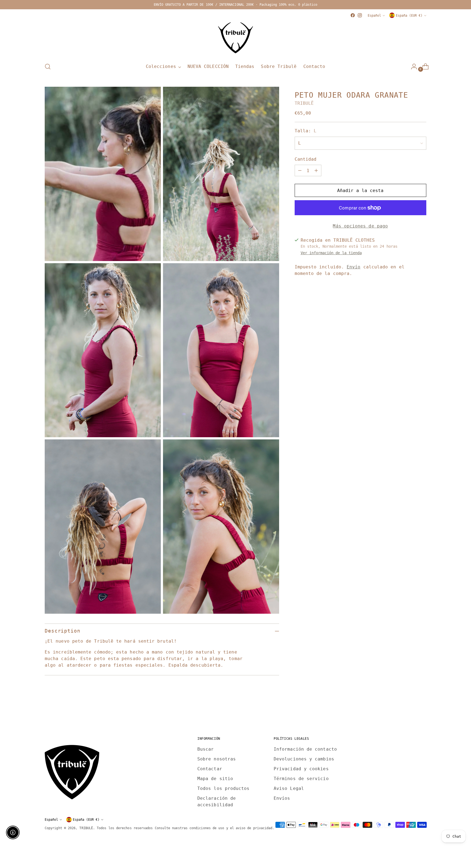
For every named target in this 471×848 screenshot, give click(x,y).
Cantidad (306, 159)
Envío (353, 266)
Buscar (205, 749)
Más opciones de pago (360, 226)
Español (374, 15)
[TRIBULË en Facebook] (352, 15)
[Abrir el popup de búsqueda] (47, 66)
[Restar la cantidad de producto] (300, 170)
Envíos (282, 798)
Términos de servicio (301, 778)
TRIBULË (304, 103)
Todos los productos (223, 788)
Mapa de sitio (215, 778)
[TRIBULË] (235, 38)
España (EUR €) (409, 15)
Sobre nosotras (216, 759)
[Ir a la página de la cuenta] (411, 66)
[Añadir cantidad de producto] (316, 170)
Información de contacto (305, 749)
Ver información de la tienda (331, 253)
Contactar (209, 768)
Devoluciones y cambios (304, 759)
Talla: (306, 131)
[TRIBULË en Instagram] (359, 15)
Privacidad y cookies (301, 768)
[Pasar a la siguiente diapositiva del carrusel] (421, 711)
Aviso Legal (289, 788)
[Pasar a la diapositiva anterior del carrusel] (409, 712)
